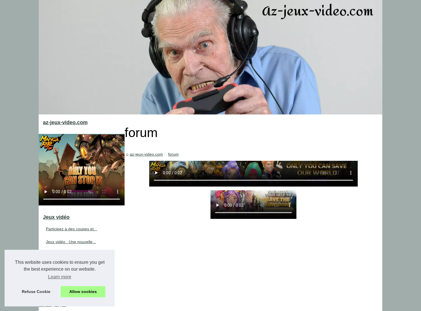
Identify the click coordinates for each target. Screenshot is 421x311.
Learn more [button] (59, 276)
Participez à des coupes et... (71, 229)
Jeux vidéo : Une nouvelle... (71, 241)
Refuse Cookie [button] (36, 291)
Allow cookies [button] (83, 291)
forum (173, 154)
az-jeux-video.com (146, 154)
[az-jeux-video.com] (210, 57)
